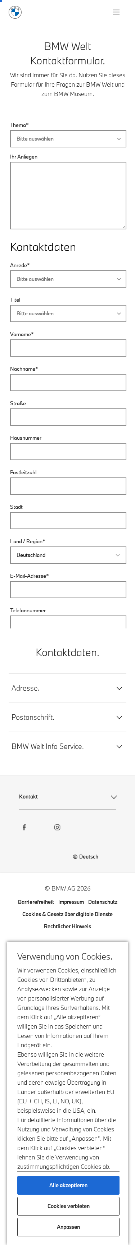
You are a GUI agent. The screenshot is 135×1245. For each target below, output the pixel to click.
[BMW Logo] (15, 12)
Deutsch (88, 856)
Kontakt (28, 796)
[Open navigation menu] (117, 12)
